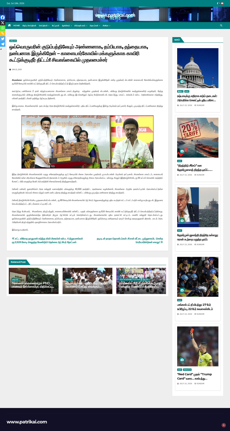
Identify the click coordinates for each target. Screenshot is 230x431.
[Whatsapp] (2, 28)
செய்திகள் (43, 25)
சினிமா (106, 25)
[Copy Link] (2, 33)
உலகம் (186, 91)
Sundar (200, 105)
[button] (221, 25)
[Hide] (1, 49)
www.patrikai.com (115, 15)
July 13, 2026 (186, 244)
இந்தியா (180, 91)
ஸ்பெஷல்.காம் (80, 25)
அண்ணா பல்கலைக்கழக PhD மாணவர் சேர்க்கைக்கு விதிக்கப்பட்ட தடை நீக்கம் (33, 286)
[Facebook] (2, 17)
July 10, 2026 (186, 384)
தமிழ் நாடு (13, 41)
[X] (2, 22)
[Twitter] (2, 38)
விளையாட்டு (187, 369)
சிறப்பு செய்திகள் (29, 25)
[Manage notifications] (224, 425)
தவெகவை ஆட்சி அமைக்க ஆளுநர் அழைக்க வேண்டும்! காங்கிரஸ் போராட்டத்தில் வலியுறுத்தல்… (141, 286)
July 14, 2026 (186, 175)
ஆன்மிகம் (66, 25)
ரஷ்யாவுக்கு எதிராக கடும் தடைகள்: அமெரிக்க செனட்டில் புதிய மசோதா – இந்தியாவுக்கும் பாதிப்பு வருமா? (197, 100)
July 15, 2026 (186, 105)
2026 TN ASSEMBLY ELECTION (130, 279)
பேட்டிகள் (55, 25)
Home (16, 25)
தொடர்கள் (94, 25)
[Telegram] (2, 44)
